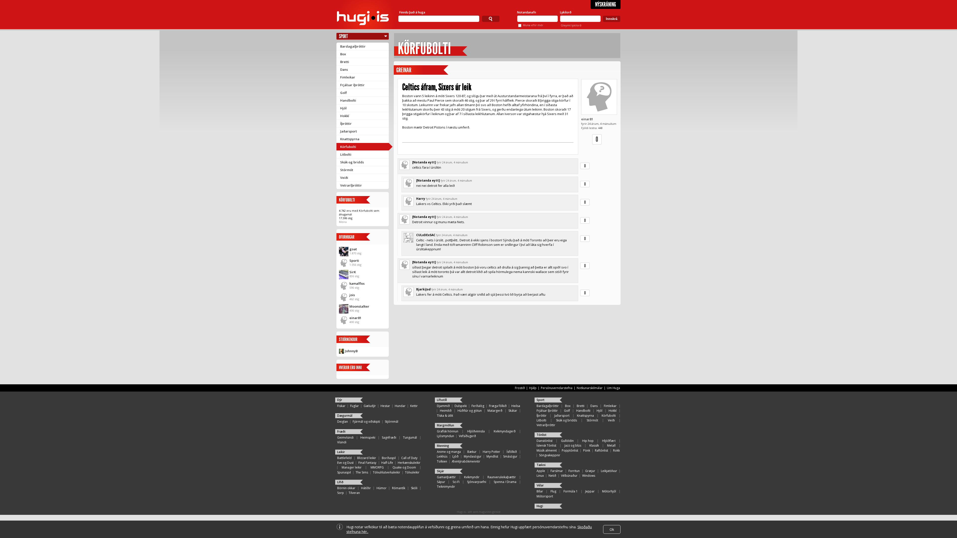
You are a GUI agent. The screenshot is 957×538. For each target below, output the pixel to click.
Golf (343, 92)
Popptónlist (570, 450)
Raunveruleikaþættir (501, 477)
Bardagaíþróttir (353, 46)
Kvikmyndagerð (505, 431)
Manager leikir (352, 467)
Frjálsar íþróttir (352, 85)
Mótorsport (545, 496)
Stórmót (346, 170)
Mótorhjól (609, 491)
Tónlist (542, 435)
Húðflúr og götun (470, 410)
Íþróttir (346, 123)
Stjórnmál (391, 421)
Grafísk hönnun (447, 431)
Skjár (440, 471)
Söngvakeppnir (549, 455)
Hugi (540, 506)
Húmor (382, 488)
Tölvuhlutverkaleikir (386, 472)
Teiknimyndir (446, 486)
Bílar (540, 491)
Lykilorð (565, 12)
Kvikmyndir (471, 477)
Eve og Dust (345, 463)
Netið (552, 475)
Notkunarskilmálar (590, 388)
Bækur (472, 452)
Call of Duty (409, 458)
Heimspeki (367, 437)
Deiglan (342, 421)
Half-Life (387, 463)
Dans (344, 69)
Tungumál (410, 437)
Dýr (339, 400)
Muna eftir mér (533, 25)
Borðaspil (389, 458)
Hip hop (588, 441)
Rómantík (398, 488)
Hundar (400, 406)
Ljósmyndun (445, 436)
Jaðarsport (348, 131)
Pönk (586, 450)
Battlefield (344, 458)
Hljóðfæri (609, 441)
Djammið (443, 406)
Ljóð (455, 456)
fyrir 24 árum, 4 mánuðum (452, 162)
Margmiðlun (445, 425)
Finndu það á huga (412, 12)
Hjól (343, 108)
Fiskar (341, 406)
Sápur (441, 482)
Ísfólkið (512, 452)
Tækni (541, 465)
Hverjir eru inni (350, 367)
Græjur (590, 471)
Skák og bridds (352, 162)
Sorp (340, 493)
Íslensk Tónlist (546, 445)
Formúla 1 (570, 491)
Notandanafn (526, 12)
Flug (553, 491)
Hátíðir (366, 488)
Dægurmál (344, 415)
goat (353, 249)
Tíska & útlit (445, 415)
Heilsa (515, 406)
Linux (540, 475)
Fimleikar (347, 77)
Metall (611, 445)
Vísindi (341, 442)
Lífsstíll (442, 400)
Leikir (341, 452)
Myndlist (492, 456)
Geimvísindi (345, 437)
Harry (420, 199)
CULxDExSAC (425, 235)
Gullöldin (567, 441)
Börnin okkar (346, 488)
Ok (612, 529)
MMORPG (377, 467)
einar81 (355, 318)
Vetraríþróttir (351, 185)
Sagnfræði (389, 437)
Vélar (540, 485)
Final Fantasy (367, 463)
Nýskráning (605, 4)
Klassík (594, 445)
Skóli (414, 488)
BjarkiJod (423, 289)
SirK (352, 272)
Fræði (341, 431)
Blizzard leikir (366, 458)
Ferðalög (478, 406)
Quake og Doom (404, 467)
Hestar (385, 406)
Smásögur (510, 456)
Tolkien (442, 461)
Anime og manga (449, 452)
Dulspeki (461, 406)
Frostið (520, 388)
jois (352, 295)
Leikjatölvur (609, 471)
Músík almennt (547, 450)
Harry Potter (491, 452)
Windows (588, 475)
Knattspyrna (349, 139)
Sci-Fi (456, 482)
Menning (443, 446)
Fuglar (354, 406)
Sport (343, 36)
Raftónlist (601, 450)
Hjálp (533, 388)
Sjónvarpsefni (476, 482)
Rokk (616, 450)
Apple (541, 471)
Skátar (512, 410)
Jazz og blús (572, 445)
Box (343, 54)
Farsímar (557, 471)
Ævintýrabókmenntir (466, 461)
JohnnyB (351, 351)
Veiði (344, 177)
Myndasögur (472, 456)
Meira (343, 222)
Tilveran (354, 493)
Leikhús (442, 456)
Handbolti (348, 100)
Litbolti (345, 154)
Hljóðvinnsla (476, 431)
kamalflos (357, 283)
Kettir (414, 406)
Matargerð (494, 410)
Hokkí (344, 116)
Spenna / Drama (505, 482)
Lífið (340, 482)
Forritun (574, 471)
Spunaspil (344, 472)
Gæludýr (370, 406)
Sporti (354, 260)
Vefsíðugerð (467, 436)
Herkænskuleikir (409, 463)
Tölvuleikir (412, 472)
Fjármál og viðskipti (366, 421)
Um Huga (613, 388)
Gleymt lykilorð (571, 25)
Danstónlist (545, 441)
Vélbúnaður (569, 475)
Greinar (403, 70)
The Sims (362, 472)
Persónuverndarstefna (556, 388)
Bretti (344, 62)
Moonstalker (359, 306)
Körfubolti (348, 146)
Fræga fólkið (498, 406)
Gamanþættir (446, 477)
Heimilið (446, 410)
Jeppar (590, 491)
